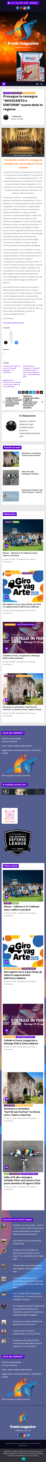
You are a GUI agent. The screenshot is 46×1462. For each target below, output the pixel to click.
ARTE (6, 1174)
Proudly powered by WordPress (17, 1443)
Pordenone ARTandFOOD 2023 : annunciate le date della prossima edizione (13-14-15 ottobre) (27, 1343)
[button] (41, 84)
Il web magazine (23, 43)
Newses (36, 1443)
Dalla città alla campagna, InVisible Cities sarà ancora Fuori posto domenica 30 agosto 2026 (22, 1180)
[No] (43, 1455)
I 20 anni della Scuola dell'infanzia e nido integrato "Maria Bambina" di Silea (27, 1268)
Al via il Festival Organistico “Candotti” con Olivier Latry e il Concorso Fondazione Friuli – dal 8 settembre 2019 (31, 371)
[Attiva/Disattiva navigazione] (37, 84)
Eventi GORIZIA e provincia (29, 1174)
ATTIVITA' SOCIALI (10, 624)
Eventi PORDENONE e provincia (26, 624)
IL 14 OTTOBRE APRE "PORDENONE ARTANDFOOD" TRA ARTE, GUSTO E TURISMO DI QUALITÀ (27, 1296)
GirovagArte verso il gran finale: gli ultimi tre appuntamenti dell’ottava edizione (22, 605)
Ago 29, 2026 (10, 610)
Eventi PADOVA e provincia (13, 573)
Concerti (7, 93)
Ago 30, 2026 (10, 559)
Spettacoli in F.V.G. (29, 93)
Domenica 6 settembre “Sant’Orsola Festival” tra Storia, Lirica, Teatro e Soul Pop (22, 709)
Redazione (17, 116)
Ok (23, 1459)
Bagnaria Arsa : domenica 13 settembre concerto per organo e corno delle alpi (12, 383)
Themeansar (22, 1446)
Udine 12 (16, 522)
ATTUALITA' (8, 522)
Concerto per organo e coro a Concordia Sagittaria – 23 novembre (11, 369)
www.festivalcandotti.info (13, 323)
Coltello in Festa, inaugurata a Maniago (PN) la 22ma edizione (21, 656)
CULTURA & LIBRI (16, 93)
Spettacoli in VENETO (29, 573)
